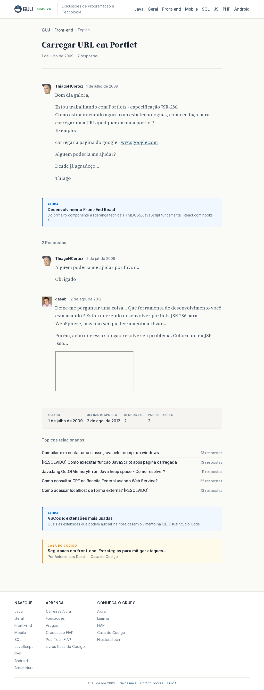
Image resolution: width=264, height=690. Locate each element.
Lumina (103, 618)
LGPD (171, 683)
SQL (206, 9)
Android (242, 9)
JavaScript (23, 646)
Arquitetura (24, 667)
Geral (153, 9)
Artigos (52, 625)
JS (216, 9)
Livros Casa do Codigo (65, 646)
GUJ (46, 30)
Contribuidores (151, 683)
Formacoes (55, 618)
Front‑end (171, 9)
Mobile (191, 9)
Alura (101, 611)
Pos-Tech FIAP (58, 639)
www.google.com (139, 142)
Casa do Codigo (111, 632)
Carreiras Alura (58, 611)
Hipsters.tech (108, 639)
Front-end (63, 30)
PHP (226, 9)
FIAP (101, 625)
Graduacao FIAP (59, 632)
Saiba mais (128, 683)
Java (139, 9)
